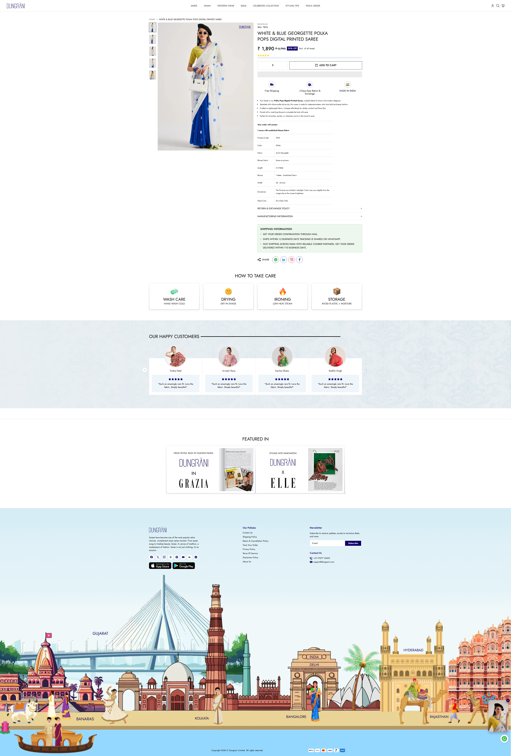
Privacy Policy (249, 549)
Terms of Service (250, 553)
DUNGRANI (262, 24)
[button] (263, 55)
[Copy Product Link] (291, 259)
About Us (247, 562)
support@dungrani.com (324, 562)
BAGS (243, 5)
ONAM (207, 5)
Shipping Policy (250, 537)
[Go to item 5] (152, 75)
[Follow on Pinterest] (177, 557)
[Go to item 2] (152, 39)
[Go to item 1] (152, 27)
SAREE (194, 5)
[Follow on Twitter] (158, 557)
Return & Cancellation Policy (255, 541)
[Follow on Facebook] (151, 557)
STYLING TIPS (292, 5)
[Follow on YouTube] (183, 557)
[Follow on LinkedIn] (189, 557)
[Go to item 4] (152, 63)
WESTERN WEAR (225, 5)
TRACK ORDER (313, 5)
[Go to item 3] (152, 51)
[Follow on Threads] (170, 557)
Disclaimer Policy (250, 557)
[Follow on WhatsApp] (196, 557)
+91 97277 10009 (322, 558)
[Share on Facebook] (299, 259)
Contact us (247, 533)
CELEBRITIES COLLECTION (266, 5)
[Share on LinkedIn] (283, 259)
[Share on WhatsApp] (275, 259)
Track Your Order (250, 545)
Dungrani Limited (237, 750)
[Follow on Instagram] (164, 557)
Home (152, 19)
